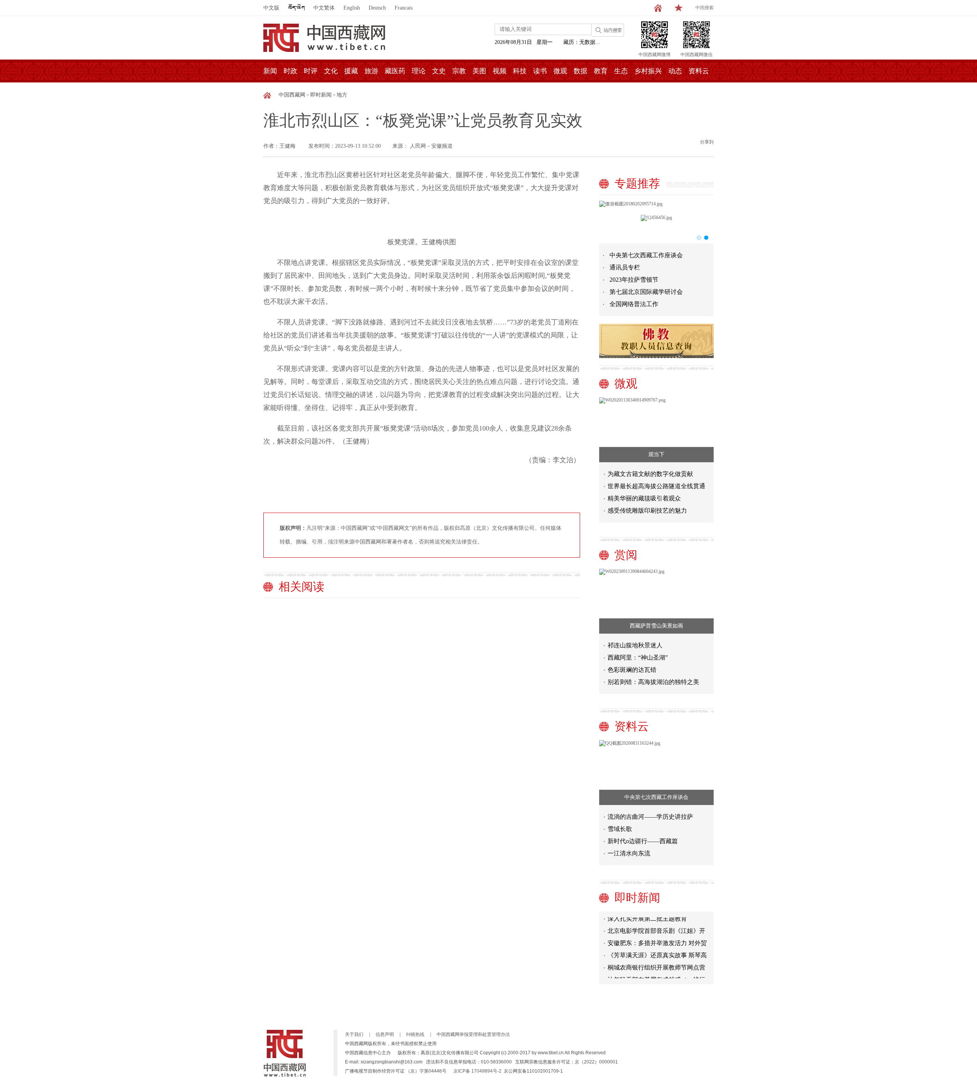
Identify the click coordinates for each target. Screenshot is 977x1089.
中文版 (271, 8)
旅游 (371, 71)
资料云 (698, 71)
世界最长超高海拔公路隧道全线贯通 (656, 486)
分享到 (707, 142)
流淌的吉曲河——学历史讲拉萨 (650, 816)
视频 (499, 71)
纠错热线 (415, 1034)
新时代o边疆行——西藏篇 (643, 841)
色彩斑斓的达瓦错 (632, 669)
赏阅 (625, 555)
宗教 (459, 71)
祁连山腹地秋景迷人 (635, 645)
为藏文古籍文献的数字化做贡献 (650, 474)
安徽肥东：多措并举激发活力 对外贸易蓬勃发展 (657, 937)
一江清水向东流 (629, 853)
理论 (419, 71)
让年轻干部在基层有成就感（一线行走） (656, 973)
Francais (404, 8)
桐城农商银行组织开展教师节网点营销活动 (656, 961)
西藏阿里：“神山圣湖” (638, 657)
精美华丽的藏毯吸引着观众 (644, 498)
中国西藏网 (292, 95)
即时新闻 (321, 95)
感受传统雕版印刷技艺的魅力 (647, 510)
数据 (580, 71)
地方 (342, 95)
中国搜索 (704, 7)
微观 (560, 71)
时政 (290, 71)
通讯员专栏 (624, 267)
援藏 (351, 71)
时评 (311, 71)
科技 (520, 71)
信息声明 (385, 1034)
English (351, 8)
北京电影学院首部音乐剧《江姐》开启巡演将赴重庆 (656, 924)
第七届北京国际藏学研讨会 (646, 292)
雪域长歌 (620, 829)
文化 (331, 71)
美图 (479, 71)
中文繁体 (324, 8)
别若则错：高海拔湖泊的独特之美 (653, 682)
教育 (601, 71)
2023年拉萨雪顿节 (633, 279)
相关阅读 (301, 586)
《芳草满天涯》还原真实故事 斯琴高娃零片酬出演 (657, 949)
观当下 (656, 454)
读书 (540, 71)
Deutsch (377, 8)
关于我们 (354, 1034)
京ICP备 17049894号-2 (477, 1071)
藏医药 (395, 71)
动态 (675, 71)
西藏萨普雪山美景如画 (656, 626)
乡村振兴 (648, 71)
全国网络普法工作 (633, 304)
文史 (439, 71)
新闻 (270, 71)
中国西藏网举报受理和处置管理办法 (473, 1034)
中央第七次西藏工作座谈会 (646, 255)
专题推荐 (637, 183)
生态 (621, 71)
